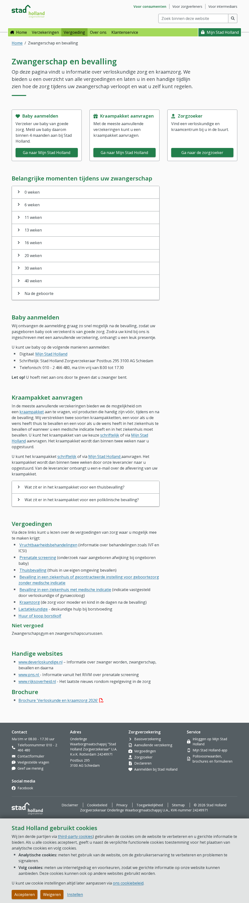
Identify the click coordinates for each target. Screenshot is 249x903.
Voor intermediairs (222, 6)
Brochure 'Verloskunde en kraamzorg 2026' (61, 700)
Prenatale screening (37, 557)
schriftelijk (109, 435)
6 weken (32, 204)
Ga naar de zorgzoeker (202, 152)
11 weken (33, 217)
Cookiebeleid (97, 805)
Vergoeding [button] (74, 32)
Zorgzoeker (143, 757)
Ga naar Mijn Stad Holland (46, 152)
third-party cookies (75, 836)
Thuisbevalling (32, 570)
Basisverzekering (147, 739)
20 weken (33, 255)
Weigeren (52, 894)
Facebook (25, 788)
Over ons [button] (98, 32)
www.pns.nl (29, 674)
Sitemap (178, 805)
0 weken (32, 192)
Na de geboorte (39, 293)
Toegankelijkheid (149, 805)
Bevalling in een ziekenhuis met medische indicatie (65, 589)
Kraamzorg (29, 602)
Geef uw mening (30, 768)
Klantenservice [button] (124, 32)
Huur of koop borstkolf (39, 616)
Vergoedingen (145, 751)
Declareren (142, 763)
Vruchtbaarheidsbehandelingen (48, 545)
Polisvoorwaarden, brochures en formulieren (212, 759)
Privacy (121, 805)
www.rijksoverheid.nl (37, 681)
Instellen (75, 894)
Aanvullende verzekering (153, 745)
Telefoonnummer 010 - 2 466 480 (37, 747)
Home (21, 32)
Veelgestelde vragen (33, 762)
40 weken (33, 281)
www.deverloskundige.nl (40, 662)
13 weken (33, 230)
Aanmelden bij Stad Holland (156, 769)
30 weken (33, 268)
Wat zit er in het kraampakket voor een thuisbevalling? (74, 487)
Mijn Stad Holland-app (210, 750)
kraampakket (31, 411)
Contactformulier (31, 756)
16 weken (33, 242)
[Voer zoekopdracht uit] (232, 18)
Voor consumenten (149, 6)
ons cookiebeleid (128, 883)
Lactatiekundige (33, 609)
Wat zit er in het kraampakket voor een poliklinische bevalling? (82, 499)
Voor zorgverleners (187, 6)
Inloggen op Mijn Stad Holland (210, 741)
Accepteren (24, 894)
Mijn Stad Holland (223, 32)
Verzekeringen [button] (45, 32)
